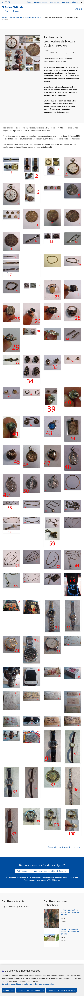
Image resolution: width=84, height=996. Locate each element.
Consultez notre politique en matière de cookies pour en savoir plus (28, 984)
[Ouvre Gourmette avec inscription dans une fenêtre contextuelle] (11, 265)
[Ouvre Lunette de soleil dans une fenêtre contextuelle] (31, 721)
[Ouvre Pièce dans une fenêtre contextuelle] (72, 217)
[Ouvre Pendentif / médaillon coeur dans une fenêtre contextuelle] (52, 456)
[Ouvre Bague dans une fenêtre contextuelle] (52, 290)
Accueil (4, 17)
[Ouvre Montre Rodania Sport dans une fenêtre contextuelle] (11, 644)
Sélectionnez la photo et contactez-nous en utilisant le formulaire (42, 871)
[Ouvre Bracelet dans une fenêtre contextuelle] (31, 239)
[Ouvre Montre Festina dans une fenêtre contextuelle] (31, 649)
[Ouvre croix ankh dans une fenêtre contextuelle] (52, 819)
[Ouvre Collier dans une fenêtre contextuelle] (72, 482)
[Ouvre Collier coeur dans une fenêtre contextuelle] (52, 506)
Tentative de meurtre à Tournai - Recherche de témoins (70, 912)
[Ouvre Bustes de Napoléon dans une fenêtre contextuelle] (11, 735)
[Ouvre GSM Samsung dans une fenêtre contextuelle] (31, 676)
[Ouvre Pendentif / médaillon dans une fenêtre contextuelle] (31, 421)
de (9, 2)
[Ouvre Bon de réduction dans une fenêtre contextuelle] (11, 721)
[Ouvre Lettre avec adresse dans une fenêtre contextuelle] (52, 695)
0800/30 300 (73, 877)
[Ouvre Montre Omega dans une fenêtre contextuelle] (11, 165)
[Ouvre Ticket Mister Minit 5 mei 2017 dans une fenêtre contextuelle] (11, 700)
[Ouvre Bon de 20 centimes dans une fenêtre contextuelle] (52, 721)
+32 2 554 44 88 (53, 880)
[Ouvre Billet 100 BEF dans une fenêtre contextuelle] (52, 672)
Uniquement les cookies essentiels (61, 990)
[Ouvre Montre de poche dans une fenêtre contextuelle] (52, 166)
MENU (77, 9)
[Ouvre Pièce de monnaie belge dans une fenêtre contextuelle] (31, 219)
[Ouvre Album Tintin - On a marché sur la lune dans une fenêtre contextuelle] (11, 605)
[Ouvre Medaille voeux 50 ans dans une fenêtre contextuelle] (31, 736)
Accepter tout (8, 990)
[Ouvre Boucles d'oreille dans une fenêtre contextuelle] (31, 369)
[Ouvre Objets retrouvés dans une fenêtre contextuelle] (22, 53)
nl (3, 2)
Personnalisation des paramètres (31, 990)
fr (6, 2)
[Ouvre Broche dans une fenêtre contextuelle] (72, 335)
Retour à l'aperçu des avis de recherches (64, 847)
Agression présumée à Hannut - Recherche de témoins (70, 931)
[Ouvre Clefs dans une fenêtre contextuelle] (52, 579)
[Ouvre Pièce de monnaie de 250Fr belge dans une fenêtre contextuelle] (11, 215)
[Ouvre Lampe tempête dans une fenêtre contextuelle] (11, 677)
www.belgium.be (72, 2)
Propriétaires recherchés (33, 17)
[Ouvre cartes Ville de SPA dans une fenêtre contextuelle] (72, 702)
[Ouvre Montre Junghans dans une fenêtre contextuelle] (52, 645)
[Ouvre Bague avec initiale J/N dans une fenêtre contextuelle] (11, 312)
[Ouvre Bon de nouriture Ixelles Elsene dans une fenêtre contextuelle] (31, 696)
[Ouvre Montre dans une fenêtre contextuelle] (31, 168)
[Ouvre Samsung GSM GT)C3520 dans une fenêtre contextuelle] (72, 673)
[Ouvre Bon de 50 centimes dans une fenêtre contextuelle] (72, 721)
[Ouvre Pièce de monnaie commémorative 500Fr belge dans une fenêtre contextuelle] (72, 190)
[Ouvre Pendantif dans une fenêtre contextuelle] (52, 777)
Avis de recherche (16, 17)
